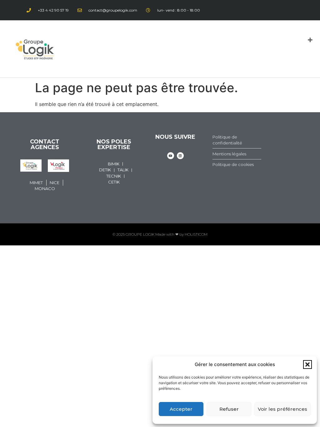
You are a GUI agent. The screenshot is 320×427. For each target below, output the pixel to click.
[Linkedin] (180, 155)
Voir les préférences (282, 409)
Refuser (229, 409)
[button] (307, 364)
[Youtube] (170, 155)
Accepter (181, 409)
